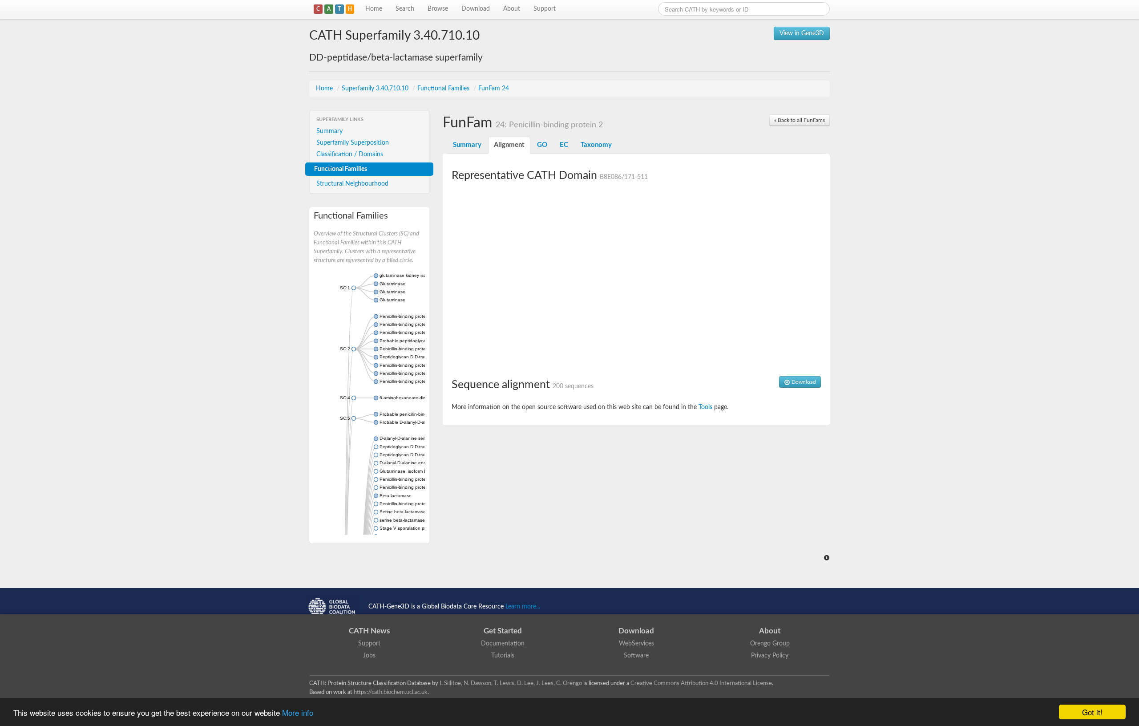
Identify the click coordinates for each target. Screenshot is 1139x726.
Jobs (369, 656)
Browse (438, 9)
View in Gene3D (802, 33)
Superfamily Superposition (352, 143)
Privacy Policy (769, 656)
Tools (705, 407)
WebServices (636, 644)
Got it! (1092, 712)
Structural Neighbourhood (352, 184)
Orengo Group (770, 644)
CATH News (369, 631)
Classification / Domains (349, 154)
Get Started (503, 631)
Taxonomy (596, 145)
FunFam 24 (493, 88)
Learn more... (522, 607)
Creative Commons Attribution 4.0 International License (701, 683)
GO (542, 145)
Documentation (503, 644)
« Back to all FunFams (799, 120)
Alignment (509, 145)
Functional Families (444, 88)
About (511, 9)
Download (475, 9)
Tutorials (502, 656)
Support (544, 9)
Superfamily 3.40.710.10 (376, 88)
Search (405, 9)
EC (564, 145)
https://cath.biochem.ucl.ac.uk (391, 692)
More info (297, 712)
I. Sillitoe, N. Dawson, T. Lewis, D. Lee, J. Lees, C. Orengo (511, 683)
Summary (329, 131)
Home (373, 9)
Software (636, 656)
